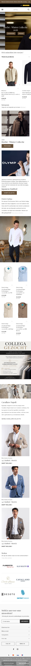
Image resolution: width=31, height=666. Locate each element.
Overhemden (11, 33)
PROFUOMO (7, 146)
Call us (8, 643)
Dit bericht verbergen (9, 663)
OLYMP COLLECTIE (9, 193)
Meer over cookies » (23, 663)
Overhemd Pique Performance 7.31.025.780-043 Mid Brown (21, 328)
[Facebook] (13, 649)
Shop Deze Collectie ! (17, 213)
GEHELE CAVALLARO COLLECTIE (11, 419)
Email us (22, 643)
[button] (2, 9)
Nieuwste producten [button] (8, 57)
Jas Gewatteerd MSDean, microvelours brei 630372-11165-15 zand (10, 94)
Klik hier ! (23, 107)
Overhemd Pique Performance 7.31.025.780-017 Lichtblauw (20, 292)
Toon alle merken (7, 558)
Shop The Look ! (7, 463)
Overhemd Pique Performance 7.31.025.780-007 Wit (7, 291)
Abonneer (24, 621)
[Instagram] (17, 649)
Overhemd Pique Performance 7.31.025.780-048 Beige (7, 327)
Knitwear (21, 33)
